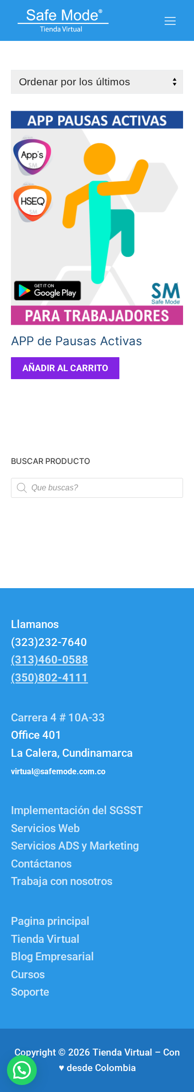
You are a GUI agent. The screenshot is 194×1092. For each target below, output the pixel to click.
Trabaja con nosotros (61, 881)
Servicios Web (45, 828)
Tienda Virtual (45, 939)
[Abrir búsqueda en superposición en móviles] (97, 488)
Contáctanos (41, 864)
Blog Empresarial (52, 956)
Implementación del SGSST (77, 810)
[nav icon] (170, 20)
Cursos (28, 974)
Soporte (30, 992)
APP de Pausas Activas (76, 341)
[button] (22, 1070)
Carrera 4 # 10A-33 (59, 717)
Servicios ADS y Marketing (75, 846)
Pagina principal (50, 921)
